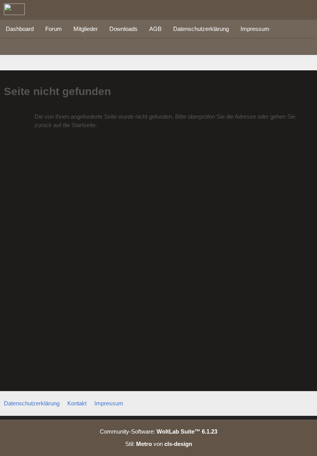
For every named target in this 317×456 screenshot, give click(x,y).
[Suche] (268, 9)
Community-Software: (158, 431)
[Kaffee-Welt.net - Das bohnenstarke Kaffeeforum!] (14, 9)
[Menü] (307, 9)
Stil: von (158, 444)
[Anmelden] (287, 9)
